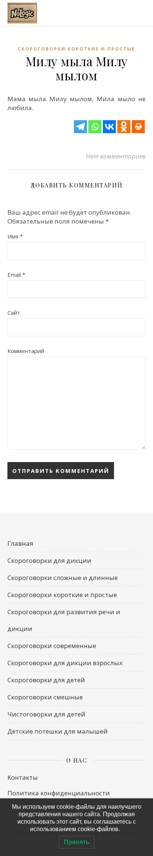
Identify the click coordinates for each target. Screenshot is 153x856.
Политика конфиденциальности (58, 793)
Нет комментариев (116, 156)
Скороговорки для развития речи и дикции (63, 620)
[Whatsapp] (94, 126)
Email (16, 274)
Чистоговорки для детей (46, 714)
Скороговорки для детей (46, 680)
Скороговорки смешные (45, 697)
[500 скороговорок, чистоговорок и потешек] (22, 13)
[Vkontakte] (109, 126)
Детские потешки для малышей (57, 731)
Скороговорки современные (51, 645)
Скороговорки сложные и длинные (62, 577)
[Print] (138, 126)
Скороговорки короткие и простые (76, 49)
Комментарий (25, 351)
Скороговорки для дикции (49, 560)
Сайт (13, 312)
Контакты (22, 777)
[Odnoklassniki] (123, 126)
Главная (20, 543)
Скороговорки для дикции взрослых (65, 662)
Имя (15, 236)
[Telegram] (80, 126)
